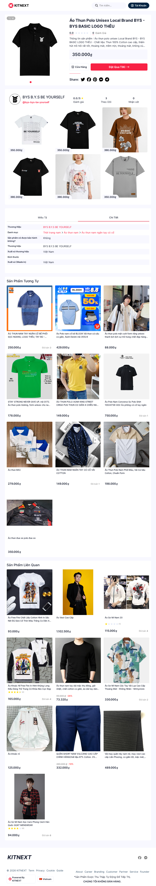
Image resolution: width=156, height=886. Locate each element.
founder (144, 871)
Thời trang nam (52, 232)
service (134, 871)
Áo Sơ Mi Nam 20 (113, 617)
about (79, 871)
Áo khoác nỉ (14, 753)
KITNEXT (21, 5)
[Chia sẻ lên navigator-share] (107, 79)
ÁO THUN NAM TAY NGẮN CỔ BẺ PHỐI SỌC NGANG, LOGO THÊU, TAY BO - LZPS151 (28, 336)
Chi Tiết (113, 217)
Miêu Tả (42, 217)
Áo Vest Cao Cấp (65, 617)
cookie (50, 870)
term (31, 870)
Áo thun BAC (14, 470)
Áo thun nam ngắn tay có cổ (98, 232)
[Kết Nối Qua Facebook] (140, 858)
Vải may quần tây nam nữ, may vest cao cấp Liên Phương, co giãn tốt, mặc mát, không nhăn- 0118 (125, 756)
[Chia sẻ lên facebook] (89, 79)
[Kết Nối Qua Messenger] (145, 858)
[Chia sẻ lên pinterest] (95, 79)
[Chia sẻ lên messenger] (101, 79)
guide (60, 870)
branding (99, 871)
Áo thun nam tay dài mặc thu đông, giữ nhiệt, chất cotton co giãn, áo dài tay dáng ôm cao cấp (77, 688)
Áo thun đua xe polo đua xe (21, 538)
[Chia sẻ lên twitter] (83, 79)
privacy (40, 870)
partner (123, 871)
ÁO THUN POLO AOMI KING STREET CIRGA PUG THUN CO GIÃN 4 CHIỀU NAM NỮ (77, 404)
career (88, 871)
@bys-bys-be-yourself (36, 102)
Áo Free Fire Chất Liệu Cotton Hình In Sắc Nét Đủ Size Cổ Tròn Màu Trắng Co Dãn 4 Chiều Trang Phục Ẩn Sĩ (28, 620)
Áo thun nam (71, 232)
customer (111, 871)
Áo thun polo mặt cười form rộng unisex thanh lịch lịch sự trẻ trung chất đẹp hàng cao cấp (125, 336)
